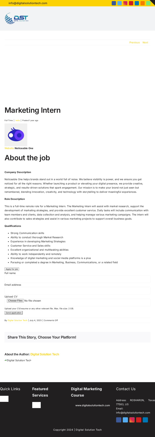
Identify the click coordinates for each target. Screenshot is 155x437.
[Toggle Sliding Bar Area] (152, 2)
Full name (10, 273)
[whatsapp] (148, 3)
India (17, 120)
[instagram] (125, 3)
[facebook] (114, 3)
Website (9, 148)
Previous (134, 42)
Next (145, 42)
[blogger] (142, 3)
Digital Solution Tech (17, 320)
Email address (13, 284)
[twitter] (119, 3)
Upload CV (11, 296)
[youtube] (131, 3)
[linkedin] (137, 3)
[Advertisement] (77, 75)
